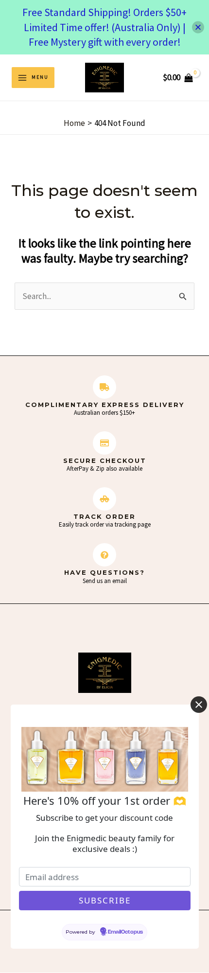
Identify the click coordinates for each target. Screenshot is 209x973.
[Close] (198, 27)
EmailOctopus (125, 932)
